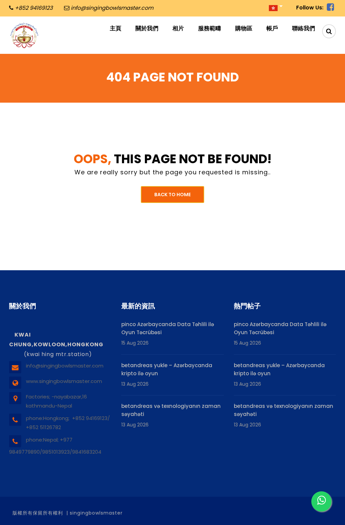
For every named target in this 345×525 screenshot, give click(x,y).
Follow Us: (309, 7)
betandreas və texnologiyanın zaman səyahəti (171, 410)
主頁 (115, 28)
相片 (178, 28)
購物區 (243, 28)
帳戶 (272, 28)
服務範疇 (209, 28)
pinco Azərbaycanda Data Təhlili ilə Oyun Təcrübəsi (167, 328)
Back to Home (172, 194)
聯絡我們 (303, 28)
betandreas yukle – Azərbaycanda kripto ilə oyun (166, 369)
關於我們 (146, 28)
